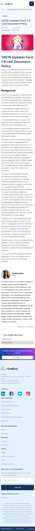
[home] (7, 3)
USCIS (16, 189)
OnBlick (21, 256)
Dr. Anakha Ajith (7, 282)
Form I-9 (19, 226)
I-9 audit (4, 441)
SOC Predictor (6, 413)
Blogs (3, 452)
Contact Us (5, 497)
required (16, 147)
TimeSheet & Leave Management (12, 417)
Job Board (4, 433)
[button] (31, 3)
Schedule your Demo (8, 464)
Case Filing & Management (10, 405)
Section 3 (26, 234)
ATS (2, 430)
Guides (3, 460)
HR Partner (4, 445)
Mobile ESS (4, 421)
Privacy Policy (31, 528)
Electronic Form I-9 (7, 402)
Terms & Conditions (20, 528)
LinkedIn (13, 322)
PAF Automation (6, 409)
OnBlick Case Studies (8, 456)
